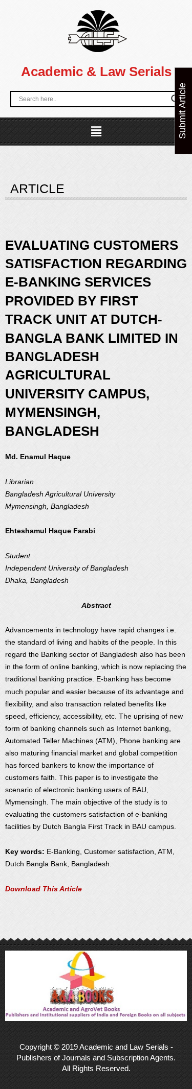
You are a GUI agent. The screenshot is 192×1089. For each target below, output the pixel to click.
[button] (96, 132)
